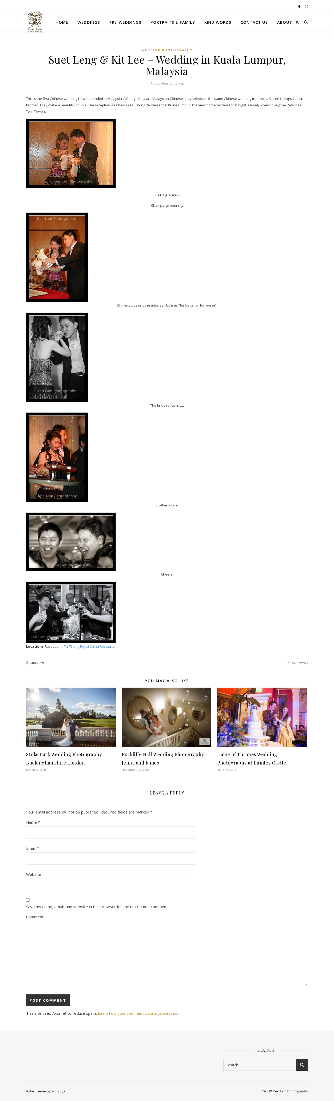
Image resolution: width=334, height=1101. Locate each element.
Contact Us (254, 22)
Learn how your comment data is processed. (138, 1013)
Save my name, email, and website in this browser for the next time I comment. (97, 906)
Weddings (88, 22)
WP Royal (58, 1091)
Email (32, 848)
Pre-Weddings (125, 22)
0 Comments (297, 662)
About (284, 22)
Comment (35, 916)
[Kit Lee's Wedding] (167, 153)
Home (62, 22)
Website (33, 874)
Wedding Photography (167, 50)
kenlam (37, 662)
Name (33, 822)
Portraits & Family (173, 22)
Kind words (217, 22)
